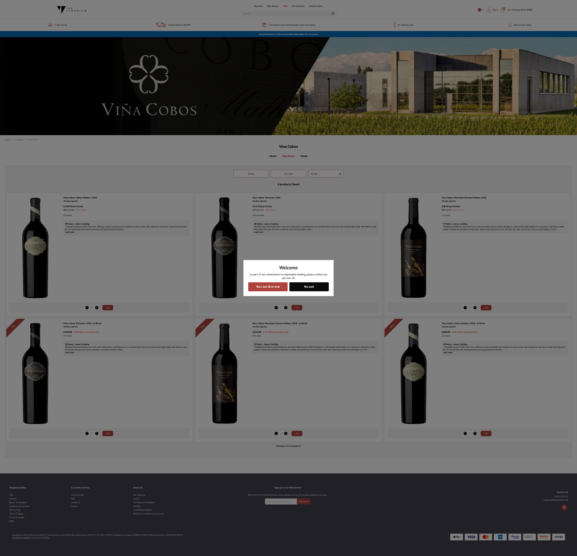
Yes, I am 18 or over (268, 287)
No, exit (309, 287)
